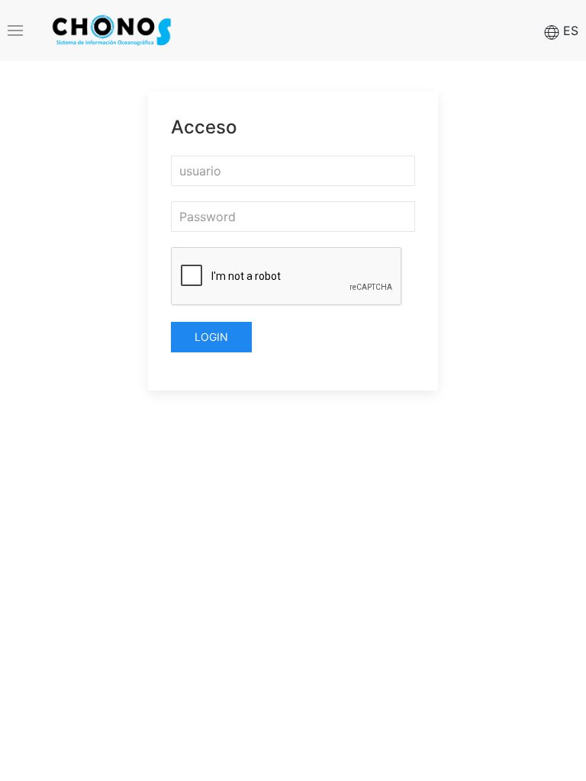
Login (211, 336)
